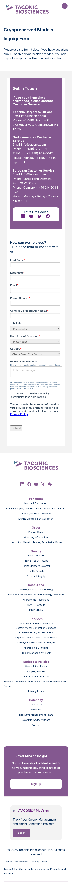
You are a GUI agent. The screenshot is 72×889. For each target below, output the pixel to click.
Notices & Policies (36, 662)
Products (36, 499)
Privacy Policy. (19, 414)
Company (36, 700)
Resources (36, 585)
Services (36, 619)
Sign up (36, 784)
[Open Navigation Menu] (65, 6)
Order (36, 527)
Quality (36, 551)
